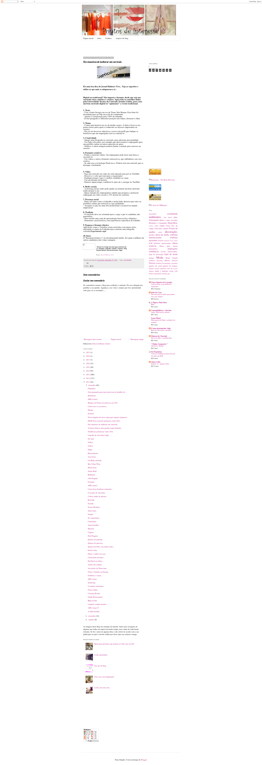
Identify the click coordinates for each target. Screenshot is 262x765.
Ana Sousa (168, 217)
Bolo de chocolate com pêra (161, 330)
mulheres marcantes (156, 260)
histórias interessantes (162, 243)
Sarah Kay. (92, 582)
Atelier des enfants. (95, 564)
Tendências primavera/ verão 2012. (100, 431)
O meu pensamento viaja (161, 328)
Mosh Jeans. (92, 467)
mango (151, 258)
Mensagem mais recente (93, 339)
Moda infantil (172, 258)
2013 (88, 374)
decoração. (171, 232)
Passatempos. (166, 263)
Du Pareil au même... (96, 561)
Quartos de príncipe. (95, 539)
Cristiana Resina (94, 593)
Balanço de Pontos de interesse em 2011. (103, 403)
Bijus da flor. (92, 600)
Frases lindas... (93, 590)
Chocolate (158, 228)
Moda (159, 257)
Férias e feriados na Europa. (98, 572)
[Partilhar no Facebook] (91, 266)
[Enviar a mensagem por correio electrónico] (87, 263)
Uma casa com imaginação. (104, 676)
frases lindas (174, 241)
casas (162, 225)
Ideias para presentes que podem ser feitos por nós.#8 (114, 644)
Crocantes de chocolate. (97, 492)
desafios (152, 235)
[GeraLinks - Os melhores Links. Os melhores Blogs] (155, 189)
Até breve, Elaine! (157, 346)
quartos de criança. (170, 266)
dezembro (92, 385)
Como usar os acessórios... (98, 406)
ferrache (160, 240)
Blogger (144, 759)
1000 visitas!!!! (93, 608)
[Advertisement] (134, 48)
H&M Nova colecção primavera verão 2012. (104, 421)
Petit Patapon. (93, 536)
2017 (88, 359)
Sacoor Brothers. (94, 507)
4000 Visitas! (93, 399)
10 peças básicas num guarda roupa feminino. (105, 428)
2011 (88, 382)
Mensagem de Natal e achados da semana (163, 321)
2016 (88, 363)
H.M (150, 243)
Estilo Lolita (92, 550)
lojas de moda (171, 254)
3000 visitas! (92, 485)
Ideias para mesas (168, 246)
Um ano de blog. (100, 665)
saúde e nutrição (161, 271)
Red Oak (91, 500)
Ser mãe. (91, 438)
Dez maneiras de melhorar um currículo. (103, 424)
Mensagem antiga (136, 339)
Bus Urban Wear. (94, 464)
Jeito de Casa (156, 292)
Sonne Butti (92, 471)
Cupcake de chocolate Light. (98, 435)
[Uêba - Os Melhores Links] (155, 174)
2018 (88, 356)
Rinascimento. (93, 453)
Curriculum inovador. (96, 557)
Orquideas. (92, 388)
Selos (99, 38)
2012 (88, 378)
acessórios (152, 214)
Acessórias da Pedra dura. (97, 568)
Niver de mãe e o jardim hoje (161, 338)
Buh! (153, 304)
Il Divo (90, 446)
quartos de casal (155, 266)
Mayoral (91, 528)
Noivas (152, 263)
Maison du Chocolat (159, 336)
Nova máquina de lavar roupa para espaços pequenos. (108, 417)
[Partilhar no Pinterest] (93, 266)
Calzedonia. (92, 521)
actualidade (127, 260)
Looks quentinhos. (101, 655)
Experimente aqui (98, 231)
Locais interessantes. (169, 251)
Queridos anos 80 (166, 268)
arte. (176, 217)
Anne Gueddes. (93, 525)
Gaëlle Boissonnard (95, 597)
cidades (165, 228)
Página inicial (88, 38)
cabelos (151, 226)
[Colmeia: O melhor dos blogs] (155, 199)
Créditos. (108, 38)
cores (160, 232)
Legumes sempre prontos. (97, 604)
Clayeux (91, 532)
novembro (92, 616)
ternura (164, 273)
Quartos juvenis (154, 268)
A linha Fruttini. (94, 611)
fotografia (166, 241)
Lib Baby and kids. (95, 460)
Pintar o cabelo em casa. (97, 554)
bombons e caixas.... (95, 575)
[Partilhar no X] (89, 266)
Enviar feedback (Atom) (101, 343)
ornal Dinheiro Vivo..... (109, 255)
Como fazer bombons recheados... (100, 489)
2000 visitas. (92, 579)
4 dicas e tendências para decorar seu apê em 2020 (163, 354)
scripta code (173, 271)
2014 (88, 371)
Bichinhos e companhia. (158, 223)
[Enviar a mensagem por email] (85, 266)
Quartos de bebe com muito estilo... (101, 546)
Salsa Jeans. (92, 510)
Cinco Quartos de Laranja (161, 282)
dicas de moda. (162, 234)
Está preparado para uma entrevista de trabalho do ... (107, 392)
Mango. (91, 410)
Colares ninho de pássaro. (97, 496)
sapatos (151, 271)
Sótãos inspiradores (155, 273)
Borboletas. (92, 395)
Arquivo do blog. (122, 38)
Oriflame (159, 263)
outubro (91, 619)
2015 (88, 367)
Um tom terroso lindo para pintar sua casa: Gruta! (163, 295)
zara (168, 273)
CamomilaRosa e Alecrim (161, 310)
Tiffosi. (90, 442)
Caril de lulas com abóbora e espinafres (161, 285)
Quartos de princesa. (95, 543)
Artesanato (154, 219)
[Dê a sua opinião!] (87, 266)
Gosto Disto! (156, 318)
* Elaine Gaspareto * (159, 344)
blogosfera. (173, 222)
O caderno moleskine (96, 586)
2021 (88, 352)
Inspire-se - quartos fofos (160, 364)
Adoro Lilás (155, 362)
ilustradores (153, 248)
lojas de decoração (156, 254)
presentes (175, 263)
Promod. (91, 413)
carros (156, 226)
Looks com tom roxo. (102, 687)
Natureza (175, 260)
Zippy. (90, 449)
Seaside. (91, 503)
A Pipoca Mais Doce (159, 302)
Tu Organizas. (156, 351)
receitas (175, 269)
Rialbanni (91, 474)
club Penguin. (93, 478)
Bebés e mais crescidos (169, 220)
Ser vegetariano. (94, 518)
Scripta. (91, 514)
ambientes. (155, 217)
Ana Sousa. (92, 457)
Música (167, 260)
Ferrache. (91, 482)
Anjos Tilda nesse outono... (161, 312)
